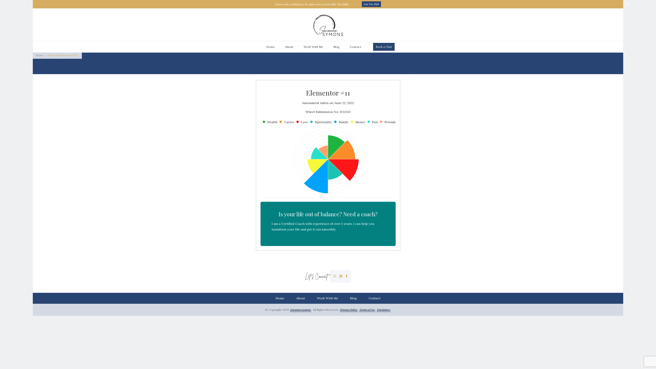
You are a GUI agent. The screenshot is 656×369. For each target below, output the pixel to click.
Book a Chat (384, 47)
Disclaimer (383, 309)
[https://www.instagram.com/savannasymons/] (335, 276)
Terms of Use (367, 309)
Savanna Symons (300, 309)
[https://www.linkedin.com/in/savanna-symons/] (341, 276)
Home (270, 47)
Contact (355, 47)
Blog (336, 47)
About (289, 47)
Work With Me (313, 47)
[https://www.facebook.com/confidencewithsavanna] (346, 276)
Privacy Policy (348, 309)
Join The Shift (371, 4)
